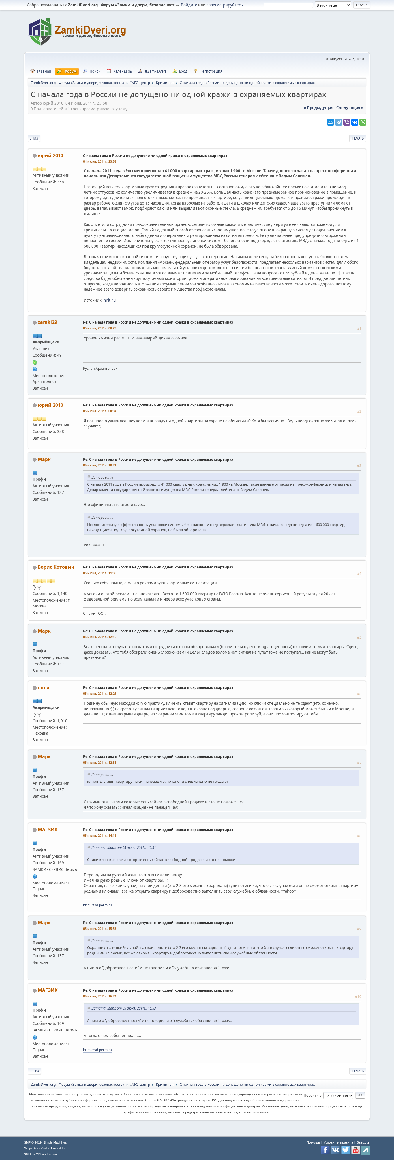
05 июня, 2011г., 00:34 (99, 411)
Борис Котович (56, 567)
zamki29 (47, 322)
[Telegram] (338, 122)
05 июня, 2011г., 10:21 (99, 465)
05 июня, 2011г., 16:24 (99, 996)
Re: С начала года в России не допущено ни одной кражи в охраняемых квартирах (158, 322)
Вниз (33, 138)
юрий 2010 (50, 155)
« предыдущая (318, 107)
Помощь (313, 1142)
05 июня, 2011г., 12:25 (99, 693)
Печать (358, 138)
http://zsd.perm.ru (97, 905)
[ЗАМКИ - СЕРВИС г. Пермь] (35, 876)
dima (44, 687)
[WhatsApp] (362, 122)
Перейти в (313, 1095)
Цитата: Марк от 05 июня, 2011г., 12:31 (123, 847)
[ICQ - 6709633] (35, 362)
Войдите (189, 5)
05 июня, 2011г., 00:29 (99, 328)
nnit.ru (110, 300)
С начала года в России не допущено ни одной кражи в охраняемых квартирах (155, 155)
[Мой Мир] (330, 122)
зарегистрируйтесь (225, 5)
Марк (44, 459)
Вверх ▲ (363, 1142)
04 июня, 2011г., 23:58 (99, 161)
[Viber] (346, 122)
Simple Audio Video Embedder (44, 1148)
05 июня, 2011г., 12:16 (99, 637)
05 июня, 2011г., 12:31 (99, 762)
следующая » (349, 107)
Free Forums (48, 1154)
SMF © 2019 (33, 1142)
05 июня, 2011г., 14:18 (99, 835)
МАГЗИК (48, 829)
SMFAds (29, 1154)
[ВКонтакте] (354, 122)
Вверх (34, 1071)
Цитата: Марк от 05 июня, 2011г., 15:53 (123, 1008)
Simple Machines (55, 1142)
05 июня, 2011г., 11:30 (99, 573)
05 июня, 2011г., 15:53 (99, 928)
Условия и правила (338, 1142)
